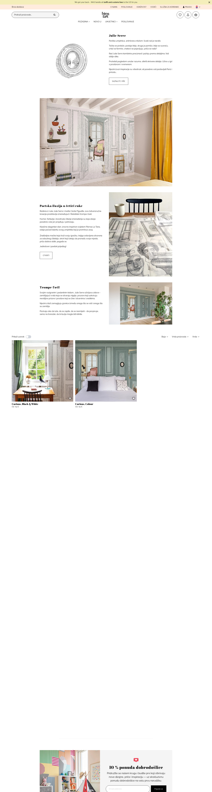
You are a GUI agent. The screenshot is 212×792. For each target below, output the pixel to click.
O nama (113, 7)
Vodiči (153, 7)
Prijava (188, 7)
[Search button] (54, 15)
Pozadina (83, 21)
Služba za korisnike (169, 7)
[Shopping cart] (195, 14)
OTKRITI (46, 255)
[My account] (188, 14)
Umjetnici (110, 21)
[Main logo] (106, 15)
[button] (197, 7)
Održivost (141, 7)
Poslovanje (127, 7)
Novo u (97, 21)
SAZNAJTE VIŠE (118, 81)
